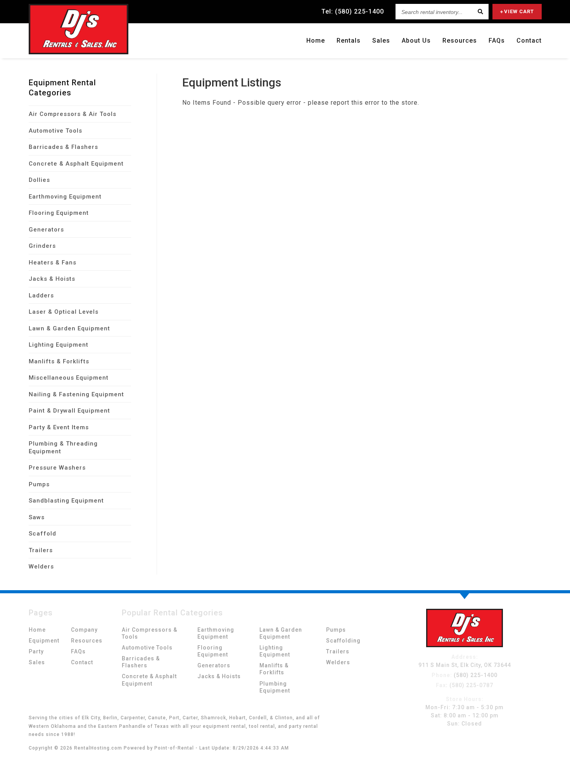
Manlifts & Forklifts (59, 361)
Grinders (42, 245)
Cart (519, 11)
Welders (41, 566)
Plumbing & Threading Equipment (63, 447)
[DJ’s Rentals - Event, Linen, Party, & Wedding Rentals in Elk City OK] (464, 645)
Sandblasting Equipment (66, 500)
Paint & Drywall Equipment (69, 410)
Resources (459, 40)
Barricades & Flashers (63, 146)
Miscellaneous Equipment (69, 377)
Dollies (39, 179)
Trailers (41, 550)
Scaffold (42, 533)
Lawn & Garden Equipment (69, 328)
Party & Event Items (59, 427)
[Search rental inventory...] (481, 11)
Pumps (39, 484)
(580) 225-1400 (464, 675)
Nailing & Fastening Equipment (76, 394)
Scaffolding (343, 640)
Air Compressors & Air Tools (72, 114)
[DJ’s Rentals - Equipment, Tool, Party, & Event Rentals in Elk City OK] (79, 52)
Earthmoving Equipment (65, 196)
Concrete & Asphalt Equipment (76, 163)
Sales (381, 40)
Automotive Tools (55, 130)
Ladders (41, 295)
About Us (416, 40)
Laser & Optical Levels (63, 311)
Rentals (349, 40)
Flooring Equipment (59, 212)
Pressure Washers (57, 467)
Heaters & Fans (52, 262)
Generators (46, 229)
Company (84, 630)
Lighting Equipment (58, 344)
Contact (529, 40)
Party (36, 651)
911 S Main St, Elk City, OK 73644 (464, 665)
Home (315, 40)
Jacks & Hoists (52, 278)
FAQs (497, 40)
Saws (37, 517)
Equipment (44, 640)
